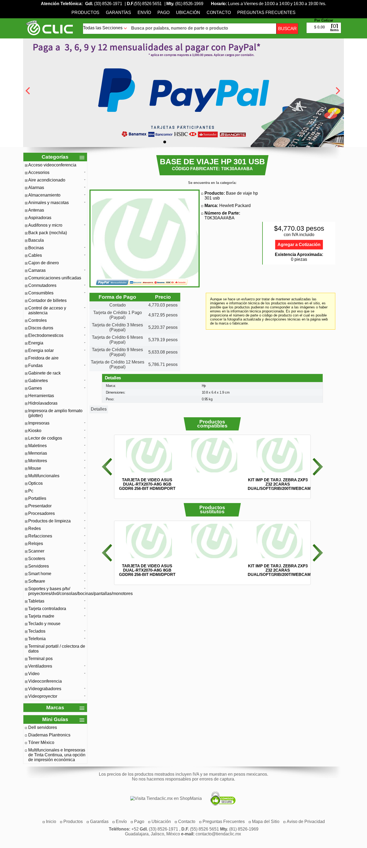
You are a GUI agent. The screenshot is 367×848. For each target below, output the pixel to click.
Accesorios (38, 172)
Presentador (40, 506)
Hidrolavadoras (42, 403)
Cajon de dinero (43, 263)
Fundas (35, 365)
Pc (30, 491)
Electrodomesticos (45, 335)
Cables (35, 255)
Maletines (37, 445)
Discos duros (40, 328)
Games (35, 388)
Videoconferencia (45, 681)
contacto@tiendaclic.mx (218, 834)
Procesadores (41, 513)
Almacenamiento (44, 195)
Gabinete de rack (44, 373)
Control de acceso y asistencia (47, 310)
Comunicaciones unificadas (54, 278)
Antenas (36, 210)
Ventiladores (40, 666)
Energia (35, 343)
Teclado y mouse (44, 623)
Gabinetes (38, 380)
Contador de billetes (47, 300)
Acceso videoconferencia (52, 165)
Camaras (37, 270)
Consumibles (40, 293)
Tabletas (36, 601)
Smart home (39, 573)
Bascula (36, 240)
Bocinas (36, 247)
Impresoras (38, 423)
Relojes (35, 543)
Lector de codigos (45, 438)
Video (33, 673)
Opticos (35, 483)
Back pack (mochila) (47, 232)
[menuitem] (85, 12)
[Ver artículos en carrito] (323, 23)
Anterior (107, 467)
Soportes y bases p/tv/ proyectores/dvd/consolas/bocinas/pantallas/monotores (57, 591)
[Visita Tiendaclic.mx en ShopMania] (163, 798)
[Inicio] (49, 27)
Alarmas (36, 187)
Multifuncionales (43, 475)
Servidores (38, 566)
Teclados (36, 631)
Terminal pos (40, 658)
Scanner (36, 551)
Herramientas (41, 395)
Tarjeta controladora (47, 608)
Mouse (34, 468)
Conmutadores (42, 285)
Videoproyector (42, 696)
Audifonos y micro (45, 225)
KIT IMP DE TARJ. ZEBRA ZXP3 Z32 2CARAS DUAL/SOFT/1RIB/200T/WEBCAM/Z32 (283, 484)
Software (36, 581)
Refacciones (40, 536)
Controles (37, 320)
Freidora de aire (43, 358)
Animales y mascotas (48, 202)
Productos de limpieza (49, 521)
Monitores (37, 460)
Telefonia (37, 638)
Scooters (36, 558)
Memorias (37, 453)
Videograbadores (44, 688)
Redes (34, 528)
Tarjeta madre (41, 616)
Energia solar (41, 350)
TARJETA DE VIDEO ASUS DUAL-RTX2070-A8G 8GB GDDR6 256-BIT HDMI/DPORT (147, 484)
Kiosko (34, 430)
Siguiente (318, 467)
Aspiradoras (39, 217)
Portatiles (37, 498)
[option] (147, 464)
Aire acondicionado (46, 180)
